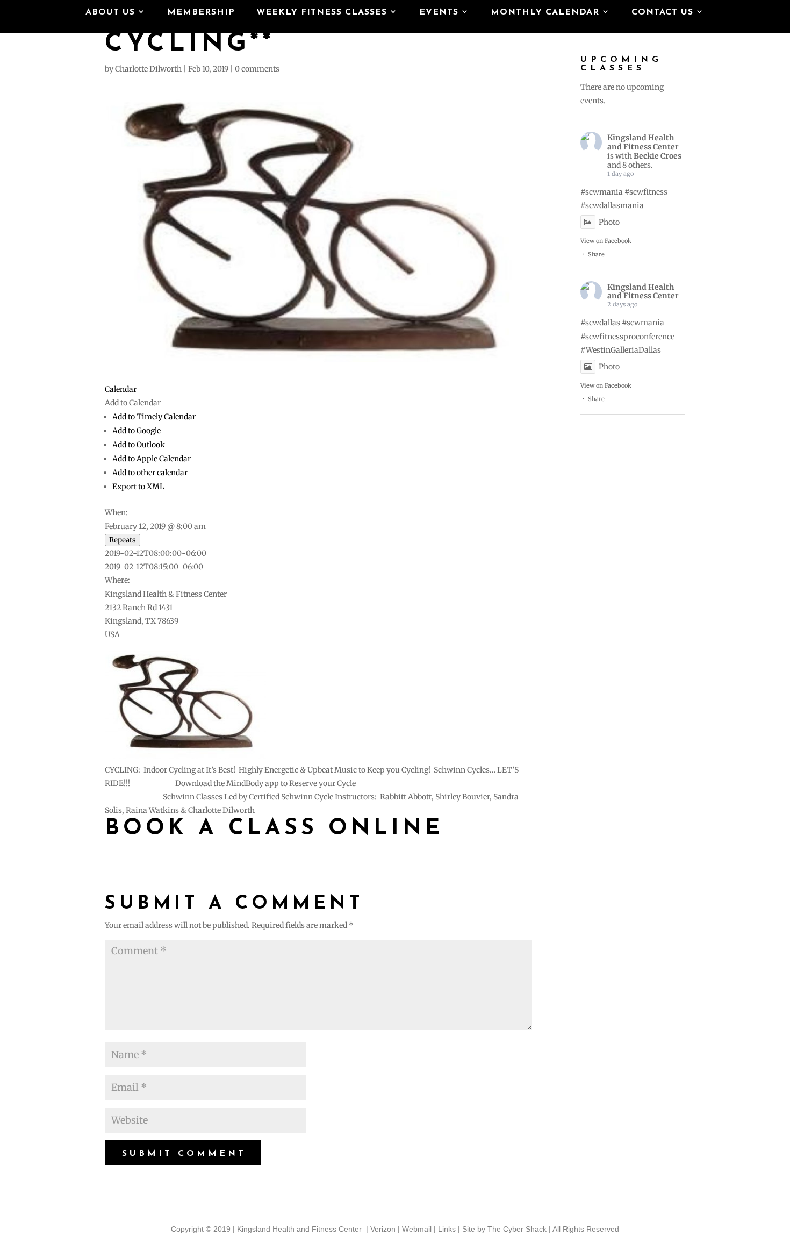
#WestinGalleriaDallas (620, 350)
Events (438, 13)
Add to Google (136, 430)
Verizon (383, 1229)
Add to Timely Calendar (154, 416)
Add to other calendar (150, 472)
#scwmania (601, 192)
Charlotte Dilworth (148, 69)
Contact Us (662, 13)
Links (447, 1229)
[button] (133, 403)
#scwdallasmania (612, 205)
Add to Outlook (138, 444)
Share (596, 254)
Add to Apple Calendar (151, 458)
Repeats (122, 540)
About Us (110, 13)
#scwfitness (645, 192)
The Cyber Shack (517, 1229)
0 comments (257, 69)
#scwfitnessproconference (627, 336)
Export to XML (138, 486)
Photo (609, 222)
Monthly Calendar (545, 13)
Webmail (417, 1229)
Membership (201, 13)
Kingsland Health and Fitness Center (643, 142)
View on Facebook (605, 241)
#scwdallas (600, 322)
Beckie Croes (657, 156)
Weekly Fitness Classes (321, 13)
